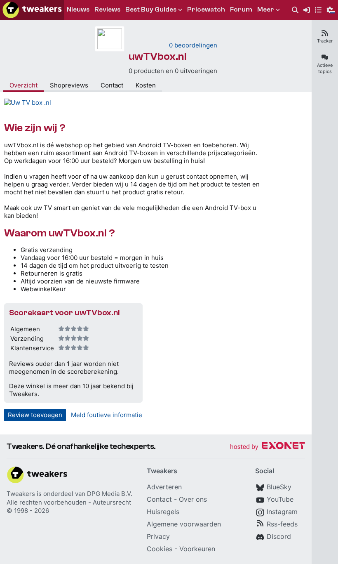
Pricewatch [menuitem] (206, 9)
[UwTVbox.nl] (27, 102)
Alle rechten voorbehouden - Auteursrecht (69, 502)
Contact (112, 85)
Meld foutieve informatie (106, 415)
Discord (279, 536)
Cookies (159, 549)
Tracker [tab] (325, 41)
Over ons (193, 499)
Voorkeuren (197, 549)
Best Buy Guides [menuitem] (150, 9)
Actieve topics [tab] (325, 68)
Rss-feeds (282, 524)
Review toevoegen (35, 415)
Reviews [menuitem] (107, 9)
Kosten (146, 85)
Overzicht (23, 85)
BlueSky (279, 487)
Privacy (158, 536)
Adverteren (164, 487)
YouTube (280, 499)
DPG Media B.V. (109, 494)
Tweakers (21, 494)
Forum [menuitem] (241, 9)
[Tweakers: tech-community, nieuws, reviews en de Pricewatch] (32, 10)
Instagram (282, 511)
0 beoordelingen (193, 45)
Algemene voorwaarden (184, 524)
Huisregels (163, 511)
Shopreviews (69, 85)
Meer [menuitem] (265, 9)
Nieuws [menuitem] (78, 9)
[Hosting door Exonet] (267, 447)
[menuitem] (295, 10)
